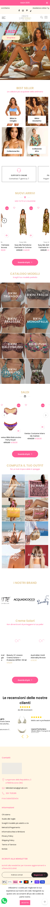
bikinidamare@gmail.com (17, 788)
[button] (23, 736)
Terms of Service (9, 844)
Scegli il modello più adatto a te (15, 823)
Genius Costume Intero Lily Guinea (14, 434)
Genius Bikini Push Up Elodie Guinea (38, 434)
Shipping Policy (8, 840)
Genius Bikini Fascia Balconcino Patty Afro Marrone (30, 247)
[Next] (45, 220)
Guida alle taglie (8, 819)
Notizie (4, 849)
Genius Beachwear (30, 242)
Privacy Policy (7, 836)
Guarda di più (24, 262)
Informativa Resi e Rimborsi (13, 832)
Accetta (25, 903)
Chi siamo (6, 814)
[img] (25, 707)
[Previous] (4, 220)
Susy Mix (6, 242)
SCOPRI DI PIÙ (17, 76)
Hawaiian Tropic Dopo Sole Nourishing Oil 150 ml (21, 656)
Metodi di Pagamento (11, 827)
